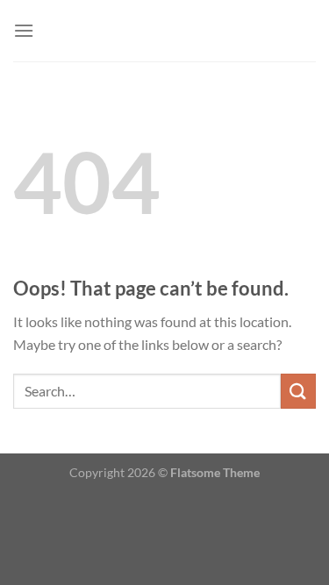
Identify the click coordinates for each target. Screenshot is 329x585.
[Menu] (23, 30)
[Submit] (298, 391)
